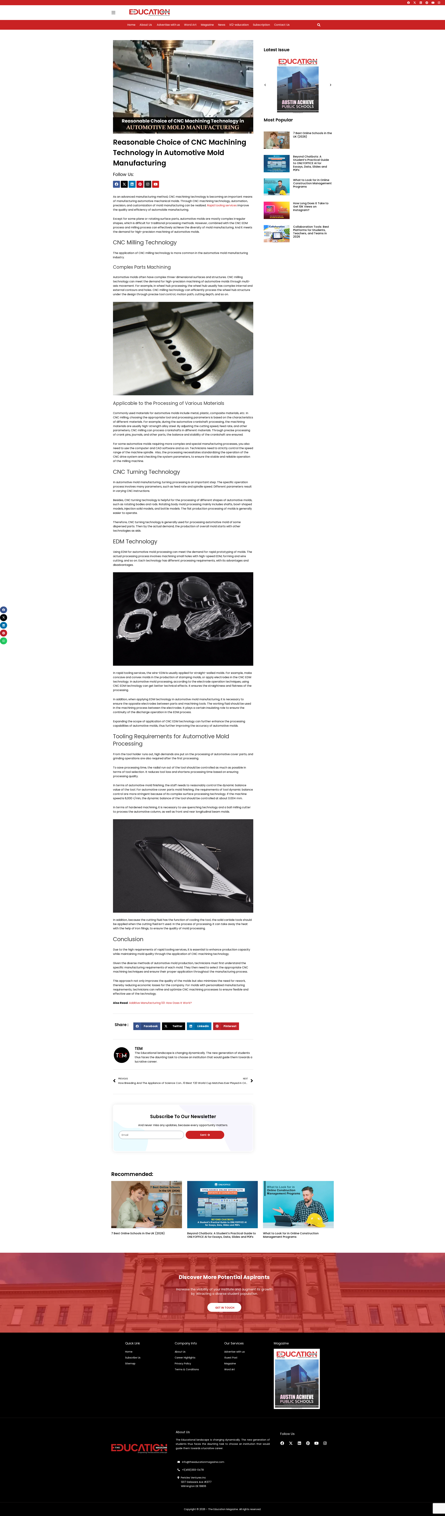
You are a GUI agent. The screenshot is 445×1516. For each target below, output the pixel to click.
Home (131, 24)
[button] (319, 25)
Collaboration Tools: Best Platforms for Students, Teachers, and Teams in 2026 (311, 232)
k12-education (239, 24)
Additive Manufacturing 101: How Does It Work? (160, 1003)
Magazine (207, 24)
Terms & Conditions (187, 1369)
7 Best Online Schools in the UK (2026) (312, 134)
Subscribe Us (132, 1357)
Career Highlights (185, 1357)
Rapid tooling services (222, 205)
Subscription (261, 24)
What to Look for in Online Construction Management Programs (312, 183)
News (221, 24)
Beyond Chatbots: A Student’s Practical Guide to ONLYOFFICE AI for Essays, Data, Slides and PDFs (311, 163)
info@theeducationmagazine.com (202, 1462)
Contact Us (282, 24)
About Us (146, 24)
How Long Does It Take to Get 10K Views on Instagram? (311, 206)
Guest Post (230, 1357)
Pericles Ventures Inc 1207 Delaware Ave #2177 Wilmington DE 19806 (194, 1482)
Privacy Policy (183, 1363)
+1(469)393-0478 (192, 1470)
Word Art (190, 24)
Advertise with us (168, 24)
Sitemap (130, 1363)
